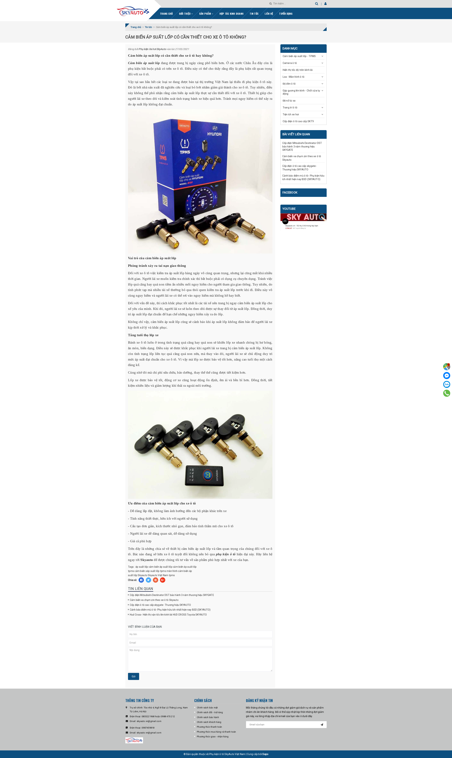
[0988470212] (446, 393)
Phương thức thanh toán (209, 727)
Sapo (265, 754)
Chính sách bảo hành (208, 717)
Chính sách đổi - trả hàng (210, 712)
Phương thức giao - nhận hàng (212, 736)
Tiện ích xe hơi (291, 114)
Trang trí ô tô (290, 107)
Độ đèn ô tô (289, 83)
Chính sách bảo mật (207, 707)
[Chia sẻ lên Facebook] (141, 580)
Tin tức (254, 13)
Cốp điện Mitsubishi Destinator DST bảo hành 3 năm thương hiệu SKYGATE (172, 595)
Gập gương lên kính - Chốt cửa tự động (301, 92)
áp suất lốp (141, 566)
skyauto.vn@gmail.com (149, 721)
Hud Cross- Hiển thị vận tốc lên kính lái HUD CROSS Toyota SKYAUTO (168, 614)
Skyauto (142, 575)
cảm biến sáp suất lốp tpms (150, 571)
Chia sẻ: (132, 580)
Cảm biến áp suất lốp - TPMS (299, 56)
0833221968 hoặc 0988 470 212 (158, 716)
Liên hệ (269, 13)
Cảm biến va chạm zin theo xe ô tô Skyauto (154, 600)
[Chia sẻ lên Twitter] (148, 580)
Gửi (133, 676)
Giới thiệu (185, 13)
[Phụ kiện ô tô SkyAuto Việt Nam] (142, 10)
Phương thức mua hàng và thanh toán (216, 731)
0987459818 (148, 727)
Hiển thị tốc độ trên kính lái (298, 70)
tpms (172, 575)
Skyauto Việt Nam (158, 575)
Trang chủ (166, 13)
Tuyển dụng (285, 13)
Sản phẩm (205, 13)
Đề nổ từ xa (289, 100)
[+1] (162, 580)
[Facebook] (446, 375)
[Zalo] (446, 384)
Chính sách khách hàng (209, 722)
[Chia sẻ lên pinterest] (155, 580)
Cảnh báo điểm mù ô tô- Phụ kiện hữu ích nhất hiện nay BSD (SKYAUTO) (170, 609)
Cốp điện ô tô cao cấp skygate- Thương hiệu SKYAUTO (160, 605)
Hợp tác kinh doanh (231, 13)
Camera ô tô (290, 63)
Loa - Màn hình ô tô (294, 76)
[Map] (446, 366)
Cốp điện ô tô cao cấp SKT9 (298, 121)
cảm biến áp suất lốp (160, 566)
